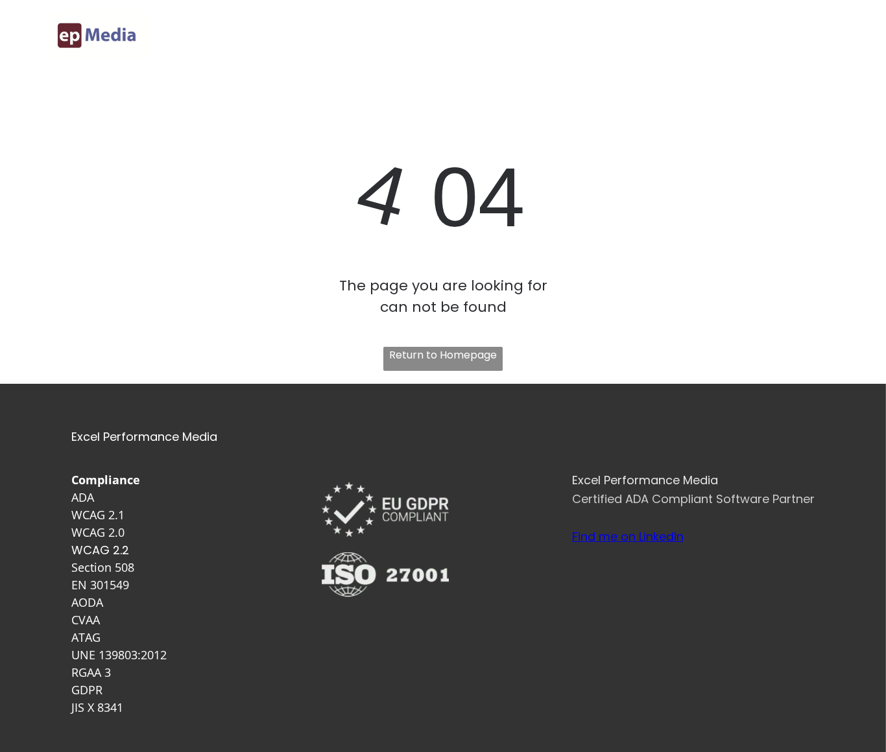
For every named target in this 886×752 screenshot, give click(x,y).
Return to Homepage (443, 354)
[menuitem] (443, 35)
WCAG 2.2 (100, 550)
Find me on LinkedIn (628, 536)
